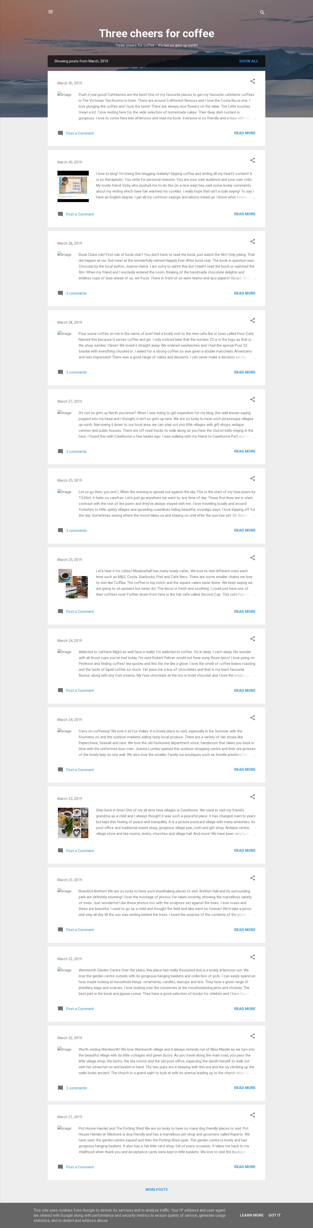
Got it (274, 1215)
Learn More (252, 1215)
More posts (156, 1190)
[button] (253, 82)
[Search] (262, 13)
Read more (245, 133)
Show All (248, 61)
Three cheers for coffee (156, 33)
